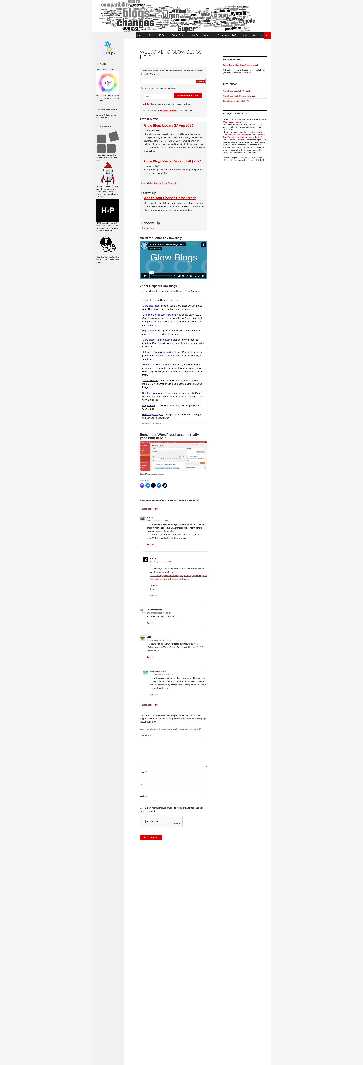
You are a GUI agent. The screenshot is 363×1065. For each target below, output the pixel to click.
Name (143, 772)
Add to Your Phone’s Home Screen (170, 198)
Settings (206, 35)
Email (143, 784)
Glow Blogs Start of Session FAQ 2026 (172, 161)
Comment (145, 735)
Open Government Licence (235, 122)
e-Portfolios (221, 35)
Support (256, 35)
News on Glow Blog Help (165, 183)
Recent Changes (169, 110)
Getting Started (178, 35)
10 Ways (162, 35)
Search (200, 82)
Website (144, 795)
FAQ (234, 35)
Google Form (147, 228)
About (140, 35)
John (154, 558)
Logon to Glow (101, 69)
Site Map (149, 35)
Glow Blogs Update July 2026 (236, 101)
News (244, 35)
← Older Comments (149, 509)
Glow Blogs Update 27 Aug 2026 (168, 125)
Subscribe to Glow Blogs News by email (240, 65)
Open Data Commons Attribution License (244, 135)
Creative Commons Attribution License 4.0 (243, 133)
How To (194, 35)
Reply (151, 545)
